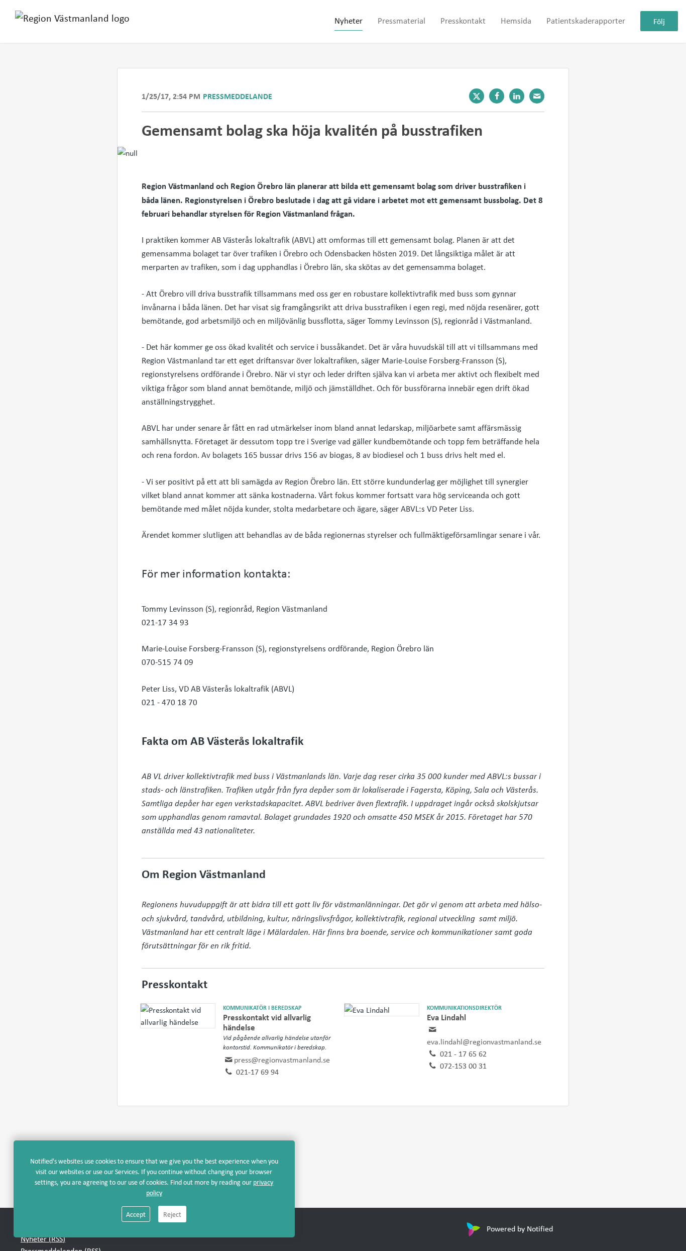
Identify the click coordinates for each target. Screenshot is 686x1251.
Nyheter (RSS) (43, 1238)
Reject (172, 1214)
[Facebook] (496, 96)
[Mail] (536, 96)
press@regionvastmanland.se (282, 1059)
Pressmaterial (401, 21)
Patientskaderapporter (585, 21)
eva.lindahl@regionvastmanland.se (484, 1041)
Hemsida (516, 21)
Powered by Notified (520, 1228)
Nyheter (348, 21)
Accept (136, 1214)
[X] (476, 96)
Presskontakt (463, 21)
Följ (659, 21)
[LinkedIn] (516, 96)
